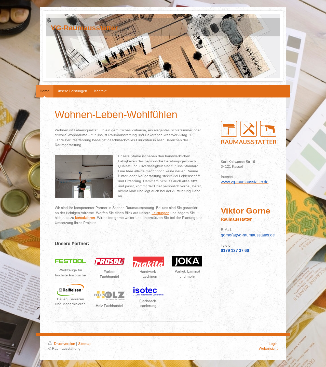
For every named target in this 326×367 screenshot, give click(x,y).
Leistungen (160, 213)
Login (273, 344)
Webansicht (268, 348)
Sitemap (84, 344)
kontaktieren (85, 218)
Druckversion (64, 344)
